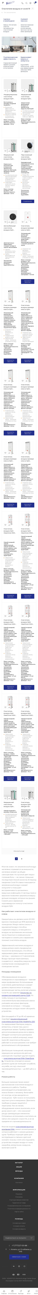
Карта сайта (19, 1211)
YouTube (24, 1266)
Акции (19, 1167)
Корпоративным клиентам (19, 1200)
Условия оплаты (19, 1226)
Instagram (19, 1266)
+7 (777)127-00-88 (19, 1245)
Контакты (19, 1182)
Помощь (19, 1219)
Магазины (19, 1197)
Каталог (19, 1162)
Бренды (19, 1171)
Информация (19, 1190)
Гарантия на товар (19, 1203)
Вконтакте (13, 1266)
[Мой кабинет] (30, 3)
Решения (19, 1194)
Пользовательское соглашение (19, 1206)
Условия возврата (19, 1229)
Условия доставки (19, 1223)
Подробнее (27, 201)
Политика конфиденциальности (19, 1208)
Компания (19, 1178)
